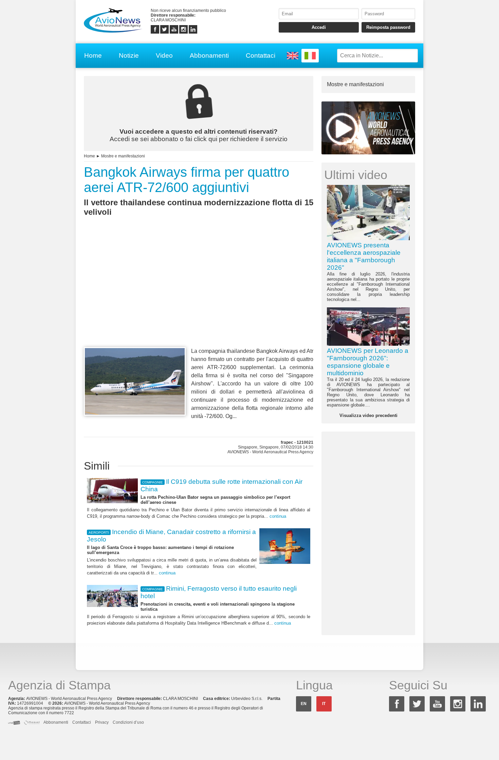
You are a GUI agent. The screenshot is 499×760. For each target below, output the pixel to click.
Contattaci (260, 55)
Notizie (129, 55)
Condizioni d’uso (128, 722)
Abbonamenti (209, 55)
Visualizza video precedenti (368, 415)
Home (93, 55)
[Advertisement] (198, 294)
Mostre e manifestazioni (123, 156)
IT (324, 703)
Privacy (102, 722)
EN (304, 703)
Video (164, 55)
